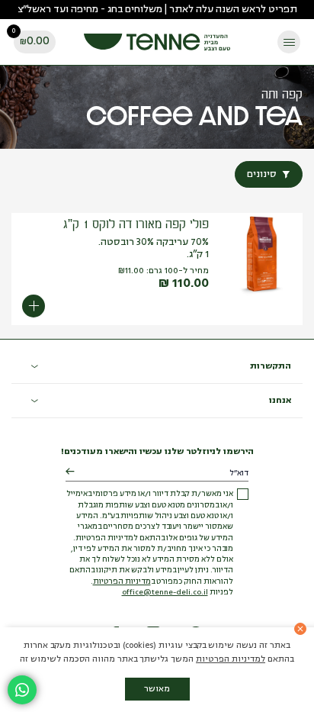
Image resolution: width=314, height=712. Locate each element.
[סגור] (300, 629)
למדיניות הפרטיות (230, 659)
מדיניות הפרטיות (122, 582)
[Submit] (70, 472)
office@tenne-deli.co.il (165, 593)
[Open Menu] (288, 42)
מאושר (157, 689)
